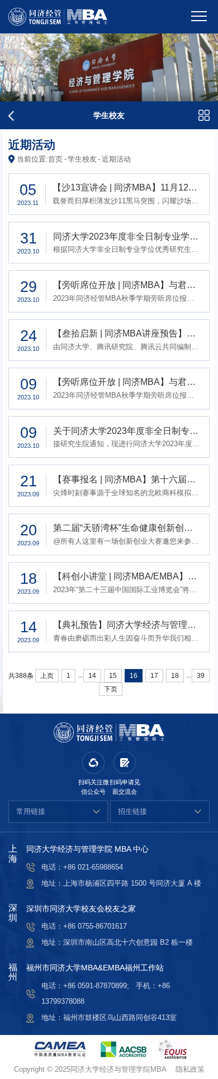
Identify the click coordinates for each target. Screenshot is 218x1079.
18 (175, 676)
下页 (110, 689)
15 (113, 676)
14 (92, 676)
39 (201, 676)
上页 (47, 676)
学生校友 (82, 159)
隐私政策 (190, 1069)
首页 (55, 159)
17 (154, 676)
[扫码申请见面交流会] (124, 762)
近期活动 (116, 159)
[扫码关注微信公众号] (93, 762)
